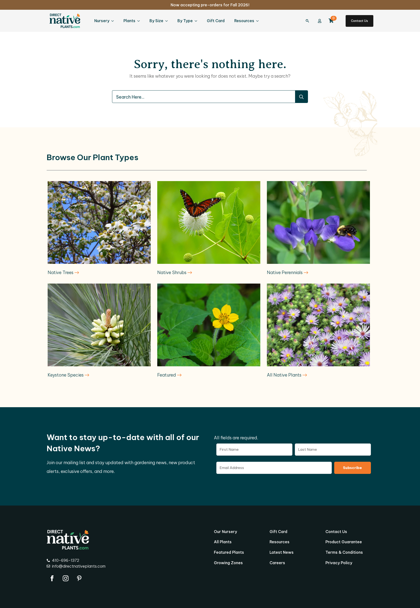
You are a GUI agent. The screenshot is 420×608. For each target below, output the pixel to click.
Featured (167, 375)
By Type (185, 20)
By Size (156, 20)
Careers (277, 563)
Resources (244, 20)
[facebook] (52, 578)
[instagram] (65, 578)
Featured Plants (229, 552)
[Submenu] (310, 21)
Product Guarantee (343, 542)
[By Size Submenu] (168, 21)
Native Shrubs (172, 272)
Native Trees (61, 272)
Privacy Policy (338, 563)
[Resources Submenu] (258, 21)
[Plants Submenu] (140, 21)
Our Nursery (225, 532)
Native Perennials (285, 272)
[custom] (79, 578)
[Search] (301, 97)
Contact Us (336, 532)
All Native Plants (284, 375)
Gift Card (216, 20)
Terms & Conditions (344, 552)
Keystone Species (66, 375)
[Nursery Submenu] (114, 21)
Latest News (282, 552)
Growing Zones (228, 563)
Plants (129, 20)
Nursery (101, 20)
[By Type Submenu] (197, 21)
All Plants (223, 542)
